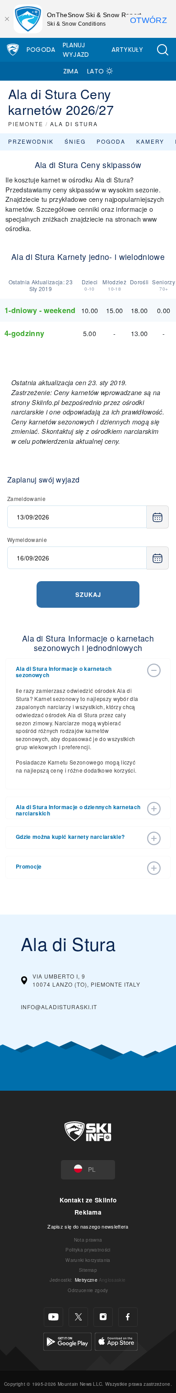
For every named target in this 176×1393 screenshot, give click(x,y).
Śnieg (75, 141)
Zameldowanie (26, 498)
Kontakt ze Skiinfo (88, 1200)
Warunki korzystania (87, 1259)
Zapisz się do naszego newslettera (88, 1226)
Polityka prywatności (87, 1249)
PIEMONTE (25, 123)
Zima (70, 71)
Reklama (88, 1212)
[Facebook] (128, 1317)
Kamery (150, 141)
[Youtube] (53, 1317)
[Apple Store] (116, 1340)
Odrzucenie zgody (88, 1290)
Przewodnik (31, 141)
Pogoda (41, 49)
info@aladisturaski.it (59, 1007)
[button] (162, 50)
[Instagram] (103, 1317)
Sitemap (88, 1269)
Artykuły (127, 49)
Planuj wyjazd (76, 50)
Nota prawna (88, 1239)
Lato (95, 71)
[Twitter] (78, 1317)
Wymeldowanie (27, 539)
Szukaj (88, 594)
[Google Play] (67, 1340)
